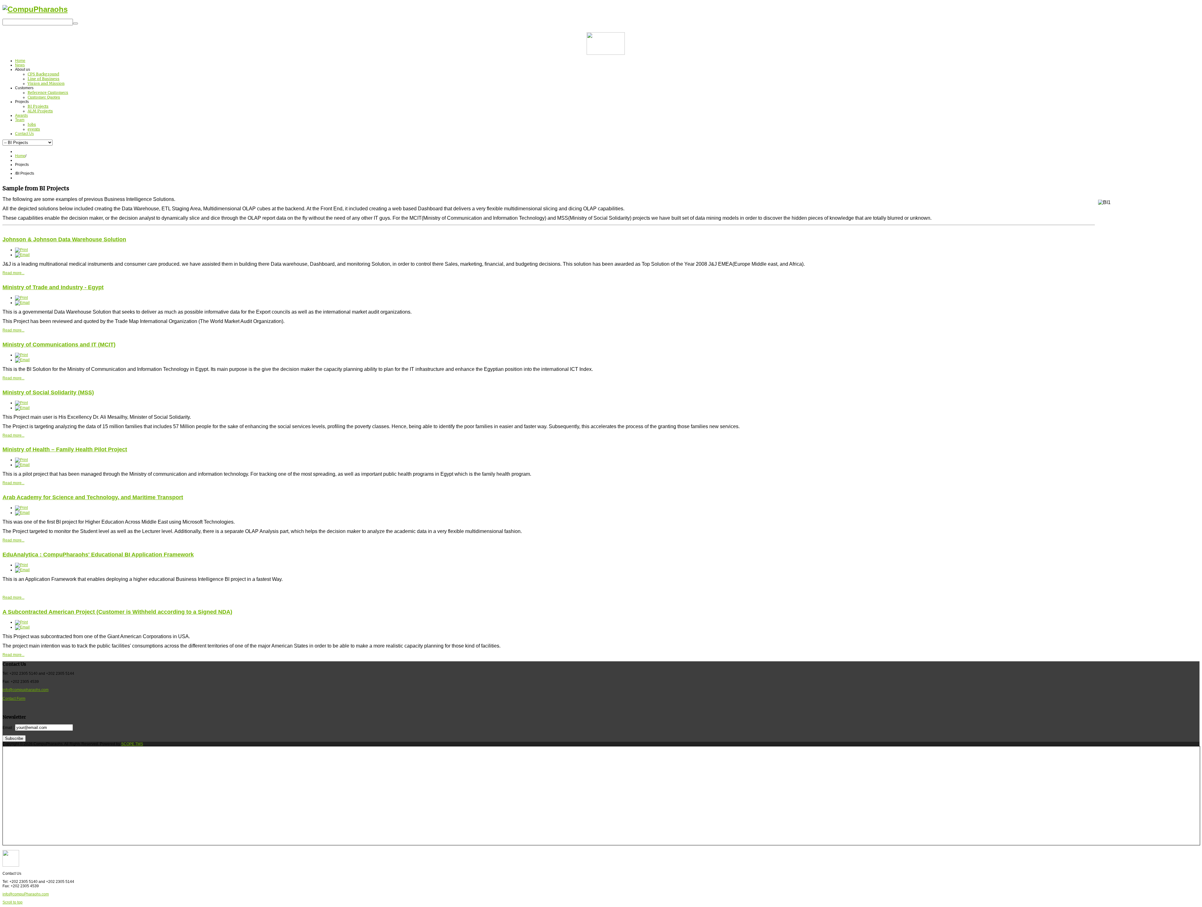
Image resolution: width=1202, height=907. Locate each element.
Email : (8, 727)
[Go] (75, 23)
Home (20, 156)
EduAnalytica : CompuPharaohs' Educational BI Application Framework (98, 554)
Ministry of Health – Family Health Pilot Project (65, 449)
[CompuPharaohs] (35, 9)
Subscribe (14, 738)
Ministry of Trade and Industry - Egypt (53, 287)
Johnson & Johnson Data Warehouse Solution (64, 239)
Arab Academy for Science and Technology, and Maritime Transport (93, 497)
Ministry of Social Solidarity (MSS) (48, 392)
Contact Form (14, 698)
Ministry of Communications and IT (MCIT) (59, 344)
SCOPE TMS (132, 744)
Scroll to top (13, 902)
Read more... (13, 273)
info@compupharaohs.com (26, 690)
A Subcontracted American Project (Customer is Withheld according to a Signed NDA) (117, 612)
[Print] (21, 250)
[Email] (22, 255)
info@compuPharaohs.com (26, 894)
